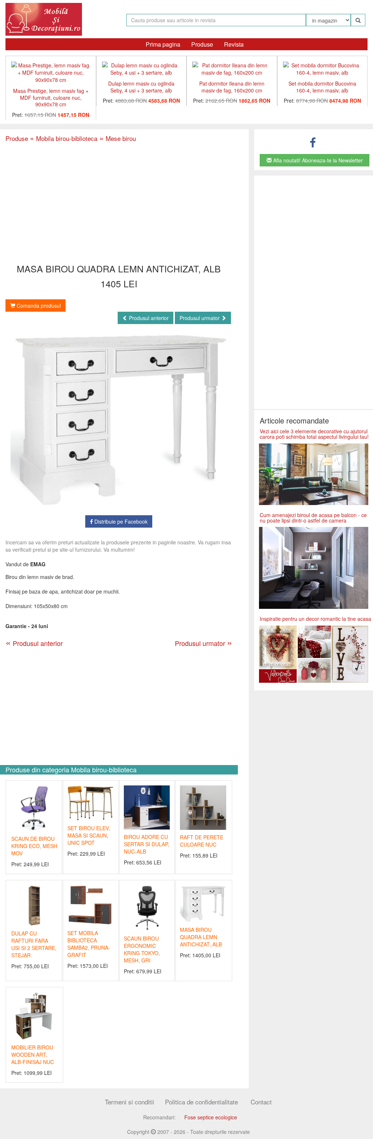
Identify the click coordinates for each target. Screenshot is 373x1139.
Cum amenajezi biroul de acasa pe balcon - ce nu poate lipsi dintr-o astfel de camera (313, 517)
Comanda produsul (38, 305)
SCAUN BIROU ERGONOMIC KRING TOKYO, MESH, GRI (142, 949)
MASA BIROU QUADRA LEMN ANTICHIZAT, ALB (201, 937)
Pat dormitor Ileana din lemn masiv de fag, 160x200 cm (231, 87)
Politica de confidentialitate (201, 1101)
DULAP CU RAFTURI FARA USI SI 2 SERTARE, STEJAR (33, 944)
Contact (261, 1101)
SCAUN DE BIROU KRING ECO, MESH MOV (34, 846)
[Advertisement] (119, 204)
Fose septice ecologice (210, 1117)
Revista (234, 44)
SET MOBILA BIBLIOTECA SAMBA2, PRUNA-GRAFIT (88, 943)
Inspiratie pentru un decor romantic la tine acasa (315, 618)
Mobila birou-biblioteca (63, 138)
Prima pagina (163, 44)
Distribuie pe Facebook (120, 521)
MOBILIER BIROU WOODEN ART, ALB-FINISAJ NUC (32, 1054)
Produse (202, 44)
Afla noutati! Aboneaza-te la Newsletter (317, 160)
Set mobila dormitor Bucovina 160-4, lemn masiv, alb (322, 87)
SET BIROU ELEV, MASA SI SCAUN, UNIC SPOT (88, 835)
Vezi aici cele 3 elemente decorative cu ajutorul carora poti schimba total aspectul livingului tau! (314, 433)
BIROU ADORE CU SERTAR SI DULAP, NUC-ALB (146, 844)
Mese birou (116, 138)
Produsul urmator (200, 318)
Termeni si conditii (129, 1101)
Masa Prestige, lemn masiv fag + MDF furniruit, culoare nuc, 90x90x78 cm (51, 97)
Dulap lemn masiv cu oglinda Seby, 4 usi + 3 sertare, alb (141, 87)
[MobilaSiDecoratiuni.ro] (43, 18)
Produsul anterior (148, 318)
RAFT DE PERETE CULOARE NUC (201, 840)
